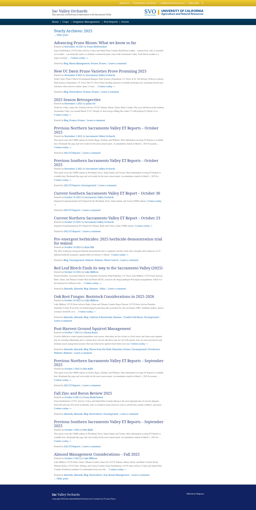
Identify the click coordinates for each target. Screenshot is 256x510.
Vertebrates (154, 349)
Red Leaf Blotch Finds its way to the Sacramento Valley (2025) (108, 268)
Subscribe (193, 3)
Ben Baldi (88, 368)
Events (125, 21)
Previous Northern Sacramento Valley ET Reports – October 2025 (106, 130)
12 (74, 272)
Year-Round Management (116, 475)
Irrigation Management (86, 21)
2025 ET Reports (72, 153)
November (69, 46)
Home (55, 21)
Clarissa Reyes (90, 332)
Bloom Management (79, 63)
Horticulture (75, 91)
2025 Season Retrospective (77, 99)
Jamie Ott (90, 103)
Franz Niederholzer (97, 46)
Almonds (68, 288)
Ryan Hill (89, 247)
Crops (65, 21)
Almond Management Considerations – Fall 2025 (97, 454)
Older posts (61, 35)
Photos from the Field (100, 349)
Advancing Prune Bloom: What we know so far (95, 43)
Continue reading (79, 57)
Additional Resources (172, 3)
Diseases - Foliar (97, 288)
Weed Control (111, 260)
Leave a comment (118, 63)
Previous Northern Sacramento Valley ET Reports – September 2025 (109, 362)
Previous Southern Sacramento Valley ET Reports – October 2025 (106, 162)
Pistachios (117, 349)
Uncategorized (88, 185)
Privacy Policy (110, 499)
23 (74, 222)
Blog (66, 63)
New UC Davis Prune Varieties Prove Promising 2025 (100, 71)
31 (74, 197)
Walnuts (89, 260)
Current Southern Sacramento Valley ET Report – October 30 (107, 193)
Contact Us (97, 499)
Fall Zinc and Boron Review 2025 (83, 393)
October (68, 197)
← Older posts (61, 478)
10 (77, 46)
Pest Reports (111, 21)
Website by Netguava (195, 494)
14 (74, 247)
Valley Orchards (69, 11)
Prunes (94, 63)
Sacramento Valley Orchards (100, 75)
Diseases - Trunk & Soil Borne (128, 317)
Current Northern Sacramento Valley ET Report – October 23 (107, 218)
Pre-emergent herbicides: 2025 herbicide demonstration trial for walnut (108, 241)
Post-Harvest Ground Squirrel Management (92, 328)
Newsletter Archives (144, 3)
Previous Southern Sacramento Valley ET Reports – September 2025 (108, 424)
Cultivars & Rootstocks (100, 317)
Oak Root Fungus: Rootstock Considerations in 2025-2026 (104, 296)
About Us (124, 3)
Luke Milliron (91, 272)
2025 (81, 46)
